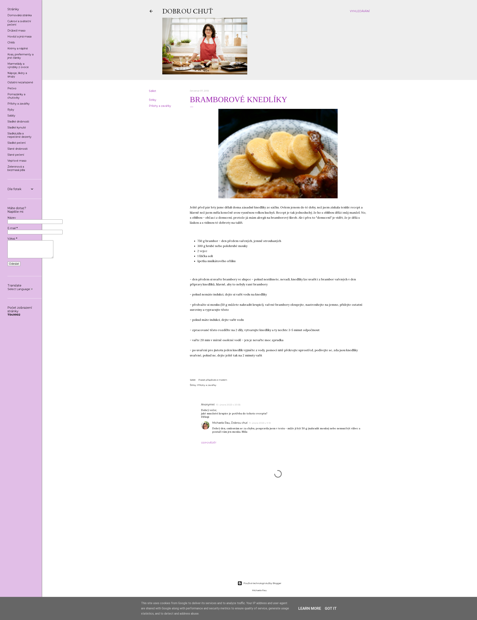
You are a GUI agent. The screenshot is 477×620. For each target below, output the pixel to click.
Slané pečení (15, 154)
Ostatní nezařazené (20, 82)
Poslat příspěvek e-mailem (212, 379)
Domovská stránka (19, 15)
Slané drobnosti (17, 148)
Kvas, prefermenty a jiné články (20, 56)
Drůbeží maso (16, 30)
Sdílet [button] (152, 91)
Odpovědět (208, 442)
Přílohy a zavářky (160, 106)
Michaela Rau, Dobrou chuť (230, 422)
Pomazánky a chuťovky (16, 96)
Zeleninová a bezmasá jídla (16, 168)
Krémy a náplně (17, 48)
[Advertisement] (259, 546)
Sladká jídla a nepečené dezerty (19, 135)
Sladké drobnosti (18, 121)
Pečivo (11, 88)
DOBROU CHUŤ (187, 11)
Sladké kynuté (16, 127)
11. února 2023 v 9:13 (260, 422)
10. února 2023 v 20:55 (228, 404)
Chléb (11, 42)
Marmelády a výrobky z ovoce (18, 65)
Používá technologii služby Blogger (262, 583)
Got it (331, 608)
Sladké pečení (16, 142)
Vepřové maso (16, 160)
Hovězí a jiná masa (19, 36)
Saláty (11, 115)
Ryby (10, 109)
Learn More (309, 608)
